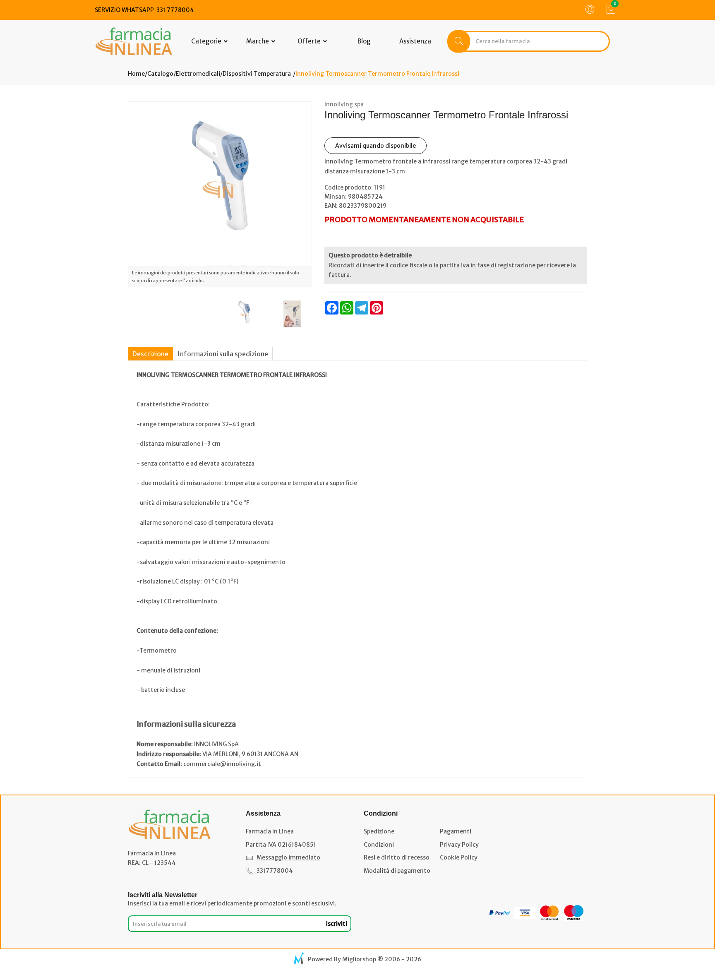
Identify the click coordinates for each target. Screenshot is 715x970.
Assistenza (415, 41)
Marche (258, 41)
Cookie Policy (458, 857)
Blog (364, 41)
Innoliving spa (344, 104)
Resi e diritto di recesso (396, 857)
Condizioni (379, 844)
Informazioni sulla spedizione (223, 354)
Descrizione (150, 354)
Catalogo (160, 73)
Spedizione (379, 831)
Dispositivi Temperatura (257, 73)
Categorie (207, 41)
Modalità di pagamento (397, 870)
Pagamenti (455, 831)
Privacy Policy (459, 844)
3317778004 (275, 870)
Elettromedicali (198, 73)
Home (136, 73)
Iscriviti (336, 923)
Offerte (310, 41)
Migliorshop (359, 959)
